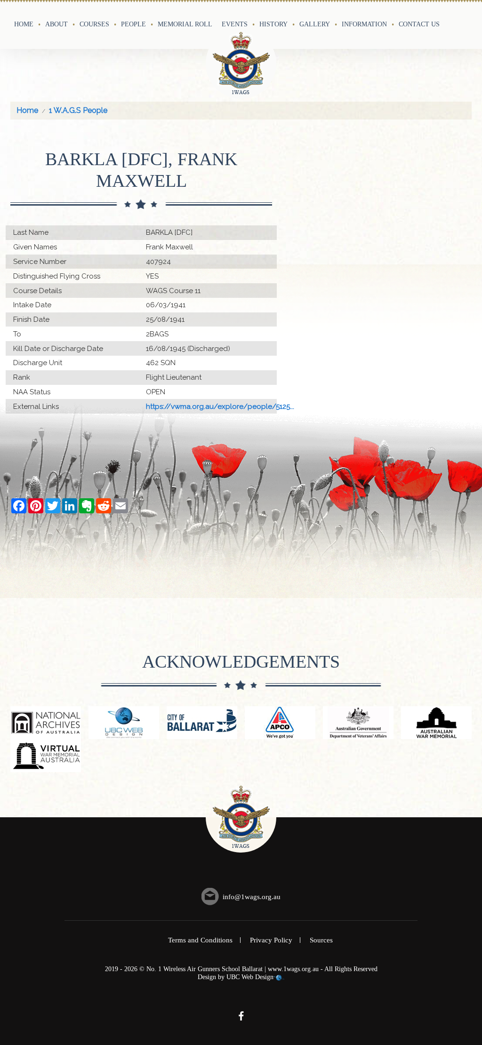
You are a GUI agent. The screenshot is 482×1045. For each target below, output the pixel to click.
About (56, 24)
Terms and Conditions (200, 940)
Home (23, 24)
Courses (94, 24)
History (273, 24)
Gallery (314, 24)
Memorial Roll (185, 24)
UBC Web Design (249, 977)
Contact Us (419, 24)
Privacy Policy (271, 940)
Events (235, 24)
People (133, 24)
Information (364, 24)
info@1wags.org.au (252, 897)
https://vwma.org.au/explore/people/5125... (220, 406)
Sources (321, 940)
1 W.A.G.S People (78, 110)
